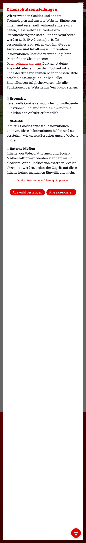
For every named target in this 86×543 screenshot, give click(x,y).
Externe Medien (22, 148)
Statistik (16, 121)
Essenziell (18, 98)
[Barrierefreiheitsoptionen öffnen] (76, 533)
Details (21, 180)
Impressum (62, 180)
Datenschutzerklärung (24, 63)
